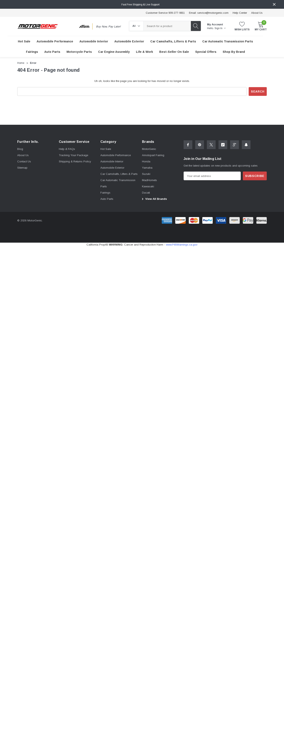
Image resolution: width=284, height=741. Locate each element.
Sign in (219, 28)
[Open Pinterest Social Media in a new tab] (199, 144)
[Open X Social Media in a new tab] (211, 144)
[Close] (274, 4)
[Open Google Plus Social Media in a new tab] (234, 144)
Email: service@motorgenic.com (208, 12)
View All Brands (155, 198)
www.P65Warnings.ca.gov (182, 244)
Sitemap (22, 167)
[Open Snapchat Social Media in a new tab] (246, 144)
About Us (257, 12)
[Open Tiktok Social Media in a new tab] (223, 144)
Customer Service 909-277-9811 (165, 12)
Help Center (240, 12)
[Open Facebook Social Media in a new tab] (188, 144)
